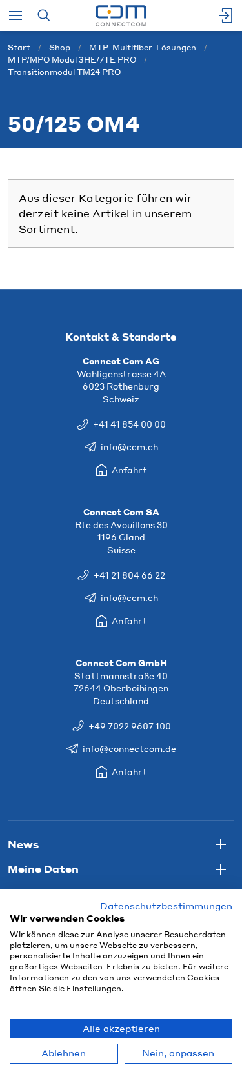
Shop (59, 47)
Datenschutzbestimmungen (166, 905)
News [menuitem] (23, 844)
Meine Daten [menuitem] (43, 868)
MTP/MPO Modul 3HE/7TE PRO (72, 59)
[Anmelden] (226, 15)
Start (19, 47)
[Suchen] (43, 15)
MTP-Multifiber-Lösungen (142, 47)
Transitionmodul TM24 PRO (64, 72)
